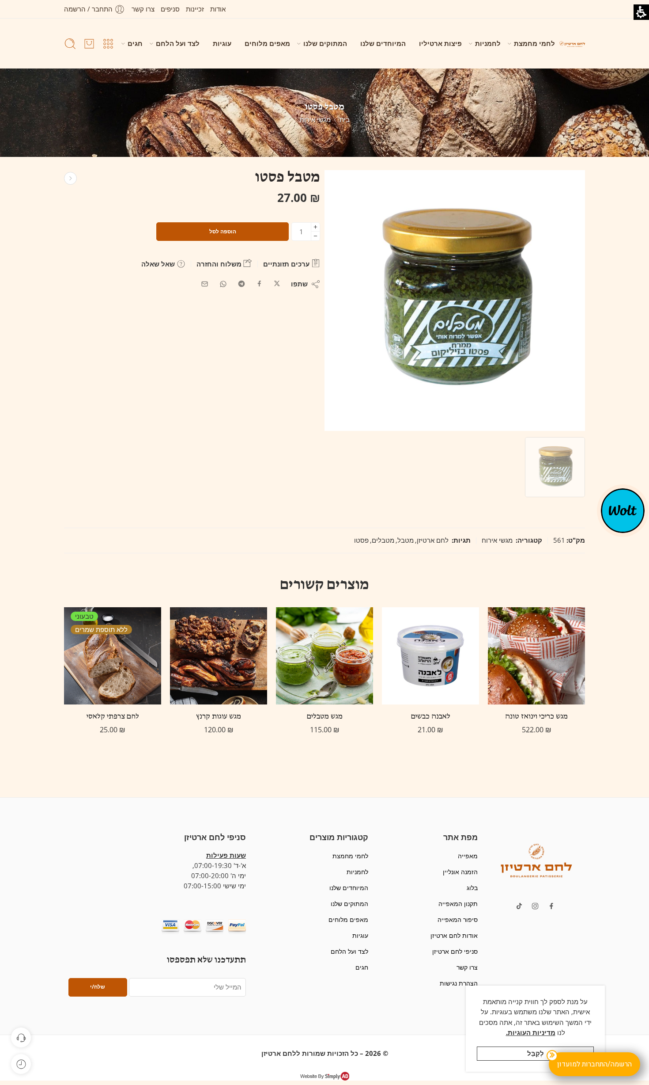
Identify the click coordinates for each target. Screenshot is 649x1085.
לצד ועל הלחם (178, 43)
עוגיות (222, 43)
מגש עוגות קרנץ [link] (218, 717)
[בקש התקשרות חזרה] (21, 1037)
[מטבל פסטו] (555, 467)
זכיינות (195, 9)
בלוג (472, 887)
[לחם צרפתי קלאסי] (112, 655)
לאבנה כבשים (430, 717)
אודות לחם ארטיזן (453, 935)
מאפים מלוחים (267, 43)
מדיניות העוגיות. (530, 1032)
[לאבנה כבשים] (430, 655)
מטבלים (383, 540)
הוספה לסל (222, 231)
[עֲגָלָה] (89, 44)
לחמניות (488, 43)
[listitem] (454, 302)
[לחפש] (70, 44)
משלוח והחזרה (219, 263)
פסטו (361, 540)
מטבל (405, 540)
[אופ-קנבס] (623, 510)
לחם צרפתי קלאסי (113, 717)
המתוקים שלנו (325, 43)
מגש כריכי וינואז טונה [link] (536, 717)
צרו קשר (143, 9)
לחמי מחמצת (534, 43)
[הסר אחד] (315, 236)
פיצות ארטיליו (440, 43)
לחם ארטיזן (433, 540)
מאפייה (467, 856)
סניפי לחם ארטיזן (454, 951)
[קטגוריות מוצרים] (108, 44)
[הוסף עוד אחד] (315, 227)
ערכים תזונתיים (287, 263)
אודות (218, 9)
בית (345, 119)
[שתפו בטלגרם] (241, 284)
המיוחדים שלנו (383, 43)
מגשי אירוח (315, 119)
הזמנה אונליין (460, 872)
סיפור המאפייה (457, 919)
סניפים (170, 9)
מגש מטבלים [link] (325, 717)
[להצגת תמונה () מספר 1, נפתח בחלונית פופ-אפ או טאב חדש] (454, 300)
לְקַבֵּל (535, 1053)
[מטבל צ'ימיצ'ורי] (70, 178)
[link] (277, 284)
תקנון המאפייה (457, 903)
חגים (135, 43)
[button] (536, 860)
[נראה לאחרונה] (21, 1064)
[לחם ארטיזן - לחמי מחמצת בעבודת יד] (572, 43)
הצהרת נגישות (458, 983)
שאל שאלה (159, 263)
